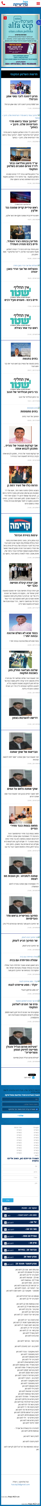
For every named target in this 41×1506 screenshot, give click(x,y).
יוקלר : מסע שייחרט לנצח (23, 985)
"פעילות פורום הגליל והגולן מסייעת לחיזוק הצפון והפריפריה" (22, 1049)
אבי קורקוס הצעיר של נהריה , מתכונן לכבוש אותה (21, 447)
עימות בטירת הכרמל (26, 535)
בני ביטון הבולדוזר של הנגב (22, 392)
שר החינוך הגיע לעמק (25, 940)
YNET (37, 1155)
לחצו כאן (10, 1222)
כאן (8, 1209)
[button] (4, 40)
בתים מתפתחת (29, 411)
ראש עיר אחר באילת (26, 328)
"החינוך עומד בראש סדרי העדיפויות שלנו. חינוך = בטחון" (23, 124)
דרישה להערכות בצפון (25, 718)
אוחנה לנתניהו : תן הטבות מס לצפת (21, 877)
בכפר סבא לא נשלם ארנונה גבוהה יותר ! (22, 634)
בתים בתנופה (30, 358)
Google (36, 1127)
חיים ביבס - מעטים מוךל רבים (21, 300)
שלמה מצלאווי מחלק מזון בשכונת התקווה (23, 671)
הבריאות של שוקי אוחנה (24, 752)
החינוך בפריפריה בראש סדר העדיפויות (22, 917)
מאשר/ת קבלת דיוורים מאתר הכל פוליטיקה (21, 1109)
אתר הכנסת (18, 1127)
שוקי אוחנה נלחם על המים (22, 789)
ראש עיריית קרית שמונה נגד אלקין (21, 209)
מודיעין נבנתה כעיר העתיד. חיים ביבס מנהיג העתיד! (22, 242)
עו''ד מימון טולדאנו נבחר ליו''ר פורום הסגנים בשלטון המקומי (22, 166)
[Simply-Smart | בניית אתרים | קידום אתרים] (10, 1494)
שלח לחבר (27, 1077)
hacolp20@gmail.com (20, 1484)
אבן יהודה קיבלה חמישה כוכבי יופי (24, 584)
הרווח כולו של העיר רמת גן (22, 485)
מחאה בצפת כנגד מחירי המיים (24, 827)
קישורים (19, 1153)
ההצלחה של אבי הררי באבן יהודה (22, 270)
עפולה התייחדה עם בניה (24, 960)
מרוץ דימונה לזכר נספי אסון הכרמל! (22, 97)
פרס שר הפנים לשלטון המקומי (25, 1005)
